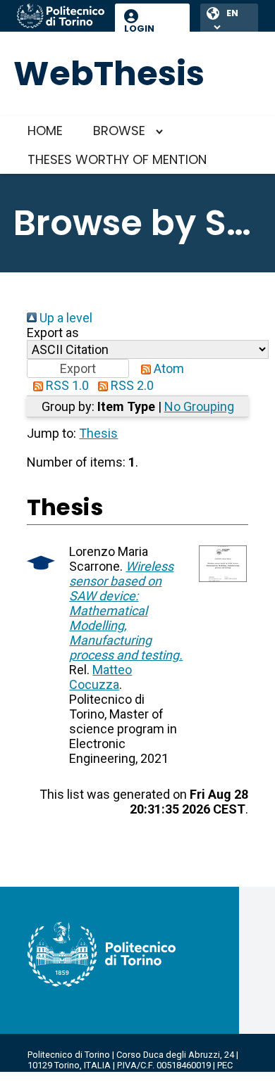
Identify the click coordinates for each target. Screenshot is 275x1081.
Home (45, 130)
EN (232, 13)
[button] (78, 368)
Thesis (98, 433)
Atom (167, 368)
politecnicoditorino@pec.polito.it (95, 1075)
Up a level (64, 317)
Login (139, 28)
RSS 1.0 (66, 385)
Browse (119, 130)
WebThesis (108, 73)
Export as (53, 332)
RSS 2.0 (131, 385)
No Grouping (199, 406)
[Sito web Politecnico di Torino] (60, 17)
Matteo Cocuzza (100, 677)
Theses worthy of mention (117, 159)
